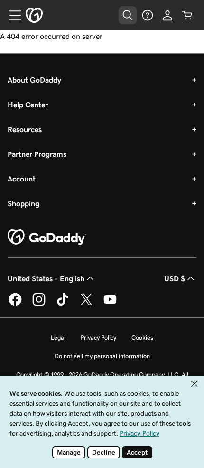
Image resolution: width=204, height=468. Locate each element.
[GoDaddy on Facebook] (15, 304)
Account (22, 178)
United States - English (46, 278)
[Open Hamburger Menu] (11, 15)
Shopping (23, 203)
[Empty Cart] (187, 15)
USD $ (174, 278)
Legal (58, 337)
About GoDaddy (34, 80)
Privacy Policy (98, 337)
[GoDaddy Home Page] (47, 237)
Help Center (28, 104)
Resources (25, 129)
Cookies (142, 337)
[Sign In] (167, 15)
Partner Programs (37, 154)
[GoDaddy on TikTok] (62, 304)
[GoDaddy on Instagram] (38, 304)
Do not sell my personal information (102, 356)
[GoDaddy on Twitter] (86, 304)
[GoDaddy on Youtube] (110, 304)
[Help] (148, 15)
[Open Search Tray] (128, 15)
